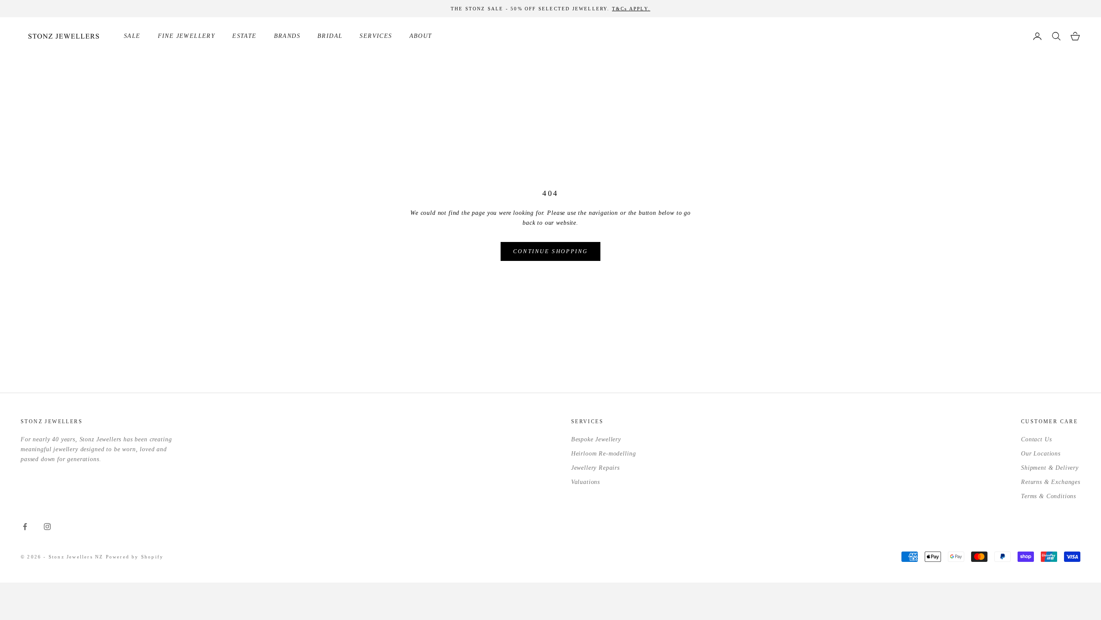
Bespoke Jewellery (596, 439)
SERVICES (376, 36)
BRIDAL (329, 36)
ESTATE (244, 36)
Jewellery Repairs (595, 468)
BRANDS (287, 36)
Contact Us (1036, 439)
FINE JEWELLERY (186, 36)
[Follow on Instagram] (47, 526)
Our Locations (1041, 453)
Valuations (585, 482)
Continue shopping (550, 251)
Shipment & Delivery (1050, 468)
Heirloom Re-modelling (603, 453)
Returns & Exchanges (1050, 482)
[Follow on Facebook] (25, 526)
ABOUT (420, 36)
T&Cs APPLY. (631, 8)
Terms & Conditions (1048, 496)
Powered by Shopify (135, 556)
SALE (132, 36)
